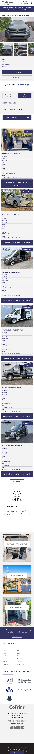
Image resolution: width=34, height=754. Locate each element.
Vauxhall (5, 664)
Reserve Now (24, 95)
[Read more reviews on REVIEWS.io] (17, 500)
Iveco (18, 653)
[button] (6, 49)
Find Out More (26, 10)
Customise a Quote (17, 77)
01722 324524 (25, 3)
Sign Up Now (17, 636)
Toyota (19, 661)
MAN (4, 656)
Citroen (5, 650)
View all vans (17, 481)
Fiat (18, 650)
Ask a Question (17, 72)
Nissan (5, 659)
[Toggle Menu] (31, 3)
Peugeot (19, 659)
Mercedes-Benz (21, 656)
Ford (4, 653)
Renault (5, 661)
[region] (17, 514)
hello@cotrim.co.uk (23, 2)
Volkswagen (20, 664)
